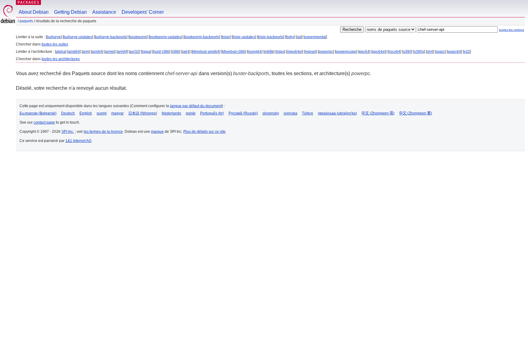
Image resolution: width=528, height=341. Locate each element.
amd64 (74, 51)
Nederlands (171, 113)
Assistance (104, 12)
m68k (268, 51)
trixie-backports (270, 37)
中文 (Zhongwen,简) (377, 113)
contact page (44, 122)
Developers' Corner (143, 12)
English (85, 113)
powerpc (326, 51)
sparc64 (454, 51)
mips (280, 51)
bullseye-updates (78, 37)
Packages (28, 2)
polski (191, 113)
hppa (146, 51)
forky (290, 37)
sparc (440, 51)
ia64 (185, 51)
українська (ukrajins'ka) (337, 113)
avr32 (134, 51)
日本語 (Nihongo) (142, 113)
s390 (407, 51)
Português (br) (212, 113)
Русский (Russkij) (243, 113)
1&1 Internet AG (78, 141)
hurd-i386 (161, 51)
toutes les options (511, 29)
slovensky (270, 113)
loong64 (255, 51)
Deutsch (68, 113)
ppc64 (364, 51)
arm (85, 51)
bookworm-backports (201, 37)
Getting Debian (70, 12)
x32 (467, 51)
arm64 (97, 51)
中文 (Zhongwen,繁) (415, 113)
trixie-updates (244, 37)
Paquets (26, 21)
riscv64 (394, 51)
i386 (175, 51)
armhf (122, 51)
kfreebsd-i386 (233, 51)
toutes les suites (55, 44)
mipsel (310, 51)
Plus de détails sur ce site (204, 131)
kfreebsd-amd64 (205, 51)
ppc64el (379, 51)
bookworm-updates (165, 37)
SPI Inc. (67, 131)
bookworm (138, 37)
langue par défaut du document (196, 106)
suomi (102, 113)
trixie (226, 37)
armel (110, 51)
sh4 (430, 51)
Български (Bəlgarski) (38, 113)
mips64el (294, 51)
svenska (290, 113)
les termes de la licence (103, 131)
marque (157, 131)
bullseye (54, 37)
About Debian (34, 12)
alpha (60, 51)
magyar (117, 113)
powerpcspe (346, 51)
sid (299, 37)
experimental (315, 37)
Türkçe (307, 113)
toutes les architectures (61, 59)
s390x (419, 51)
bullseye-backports (111, 37)
